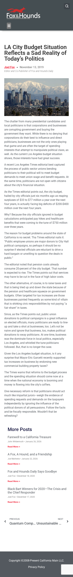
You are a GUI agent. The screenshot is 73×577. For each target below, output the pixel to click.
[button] (9, 26)
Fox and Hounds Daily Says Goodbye (32, 471)
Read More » (14, 446)
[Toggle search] (67, 6)
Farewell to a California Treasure (29, 437)
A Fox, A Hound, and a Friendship (30, 454)
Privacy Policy (36, 567)
